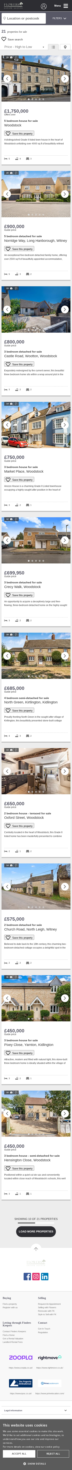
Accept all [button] (19, 1453)
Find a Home (9, 1335)
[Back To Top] (36, 1249)
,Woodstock (36, 109)
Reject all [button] (53, 1453)
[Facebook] (27, 1276)
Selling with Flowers (47, 1307)
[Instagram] (36, 1276)
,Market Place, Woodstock (36, 456)
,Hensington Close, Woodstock (36, 1145)
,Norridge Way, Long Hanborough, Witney (36, 225)
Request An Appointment (49, 1304)
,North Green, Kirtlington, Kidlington (36, 687)
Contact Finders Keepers (14, 1331)
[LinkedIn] (45, 1276)
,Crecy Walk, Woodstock (36, 571)
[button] (36, 1464)
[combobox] (24, 18)
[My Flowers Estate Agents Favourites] (44, 8)
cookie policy (52, 1446)
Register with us (10, 1307)
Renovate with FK (46, 1311)
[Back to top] (36, 1263)
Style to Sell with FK (47, 1314)
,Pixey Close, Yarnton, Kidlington (36, 1029)
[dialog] (36, 1444)
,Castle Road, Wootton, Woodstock (36, 340)
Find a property (10, 1304)
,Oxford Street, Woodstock (36, 802)
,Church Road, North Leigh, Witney (36, 916)
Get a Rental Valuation (13, 1338)
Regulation (43, 1332)
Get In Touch (44, 1329)
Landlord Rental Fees (13, 1342)
